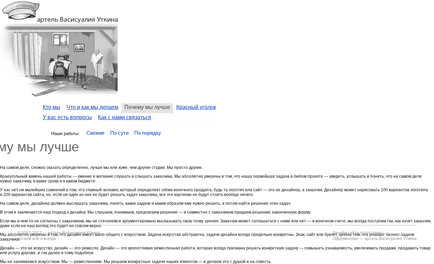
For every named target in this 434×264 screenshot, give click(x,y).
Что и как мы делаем (92, 107)
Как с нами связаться (124, 117)
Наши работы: (65, 133)
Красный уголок (196, 107)
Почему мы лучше (147, 107)
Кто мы (51, 107)
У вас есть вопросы (67, 117)
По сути (119, 133)
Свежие (95, 133)
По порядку (147, 133)
